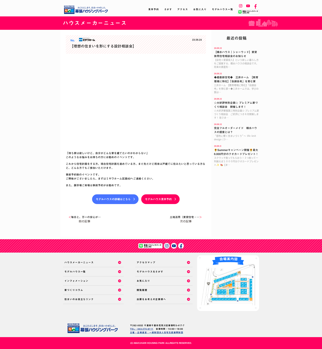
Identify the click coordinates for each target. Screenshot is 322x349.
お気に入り (200, 9)
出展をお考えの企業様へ (151, 299)
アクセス (182, 9)
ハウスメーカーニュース (79, 262)
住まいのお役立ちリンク (79, 299)
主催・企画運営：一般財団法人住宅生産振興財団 (156, 332)
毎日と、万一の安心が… (84, 217)
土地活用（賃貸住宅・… (186, 217)
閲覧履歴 (142, 290)
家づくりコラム (73, 290)
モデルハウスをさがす (150, 271)
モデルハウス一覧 (222, 9)
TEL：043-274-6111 (141, 329)
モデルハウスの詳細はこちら (113, 199)
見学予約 (153, 9)
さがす (168, 9)
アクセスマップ (146, 262)
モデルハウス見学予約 (158, 199)
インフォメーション (76, 281)
